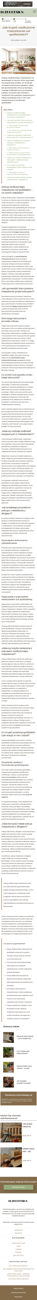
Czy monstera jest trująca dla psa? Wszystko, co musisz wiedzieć (24, 1052)
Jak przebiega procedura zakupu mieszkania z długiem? (18, 143)
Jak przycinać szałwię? (18, 1279)
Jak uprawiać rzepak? (18, 1266)
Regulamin (18, 1297)
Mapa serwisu (18, 1288)
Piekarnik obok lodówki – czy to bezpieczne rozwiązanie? (25, 1037)
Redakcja (18, 1230)
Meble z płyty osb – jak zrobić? (28, 1150)
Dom (14, 21)
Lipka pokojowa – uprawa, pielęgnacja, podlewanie (18, 1275)
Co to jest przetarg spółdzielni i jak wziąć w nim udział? (19, 167)
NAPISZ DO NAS (18, 1187)
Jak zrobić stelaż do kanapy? (27, 1125)
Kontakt (18, 1233)
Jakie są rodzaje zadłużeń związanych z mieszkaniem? (20, 136)
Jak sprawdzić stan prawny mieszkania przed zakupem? (20, 121)
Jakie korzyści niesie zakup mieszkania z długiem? (19, 178)
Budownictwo (18, 1243)
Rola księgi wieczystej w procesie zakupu (17, 126)
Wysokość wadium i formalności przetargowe (17, 173)
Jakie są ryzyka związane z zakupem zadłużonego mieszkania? (19, 160)
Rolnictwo (18, 1255)
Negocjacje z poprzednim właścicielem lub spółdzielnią (19, 153)
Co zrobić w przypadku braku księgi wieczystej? (19, 131)
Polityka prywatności (18, 1292)
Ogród (19, 1249)
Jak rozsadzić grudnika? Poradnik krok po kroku (23, 1082)
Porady (18, 1252)
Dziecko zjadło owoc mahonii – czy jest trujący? (24, 1067)
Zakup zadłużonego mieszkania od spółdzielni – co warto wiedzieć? (19, 115)
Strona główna (6, 21)
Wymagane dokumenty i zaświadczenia (18, 149)
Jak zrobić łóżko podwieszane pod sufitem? (18, 1270)
